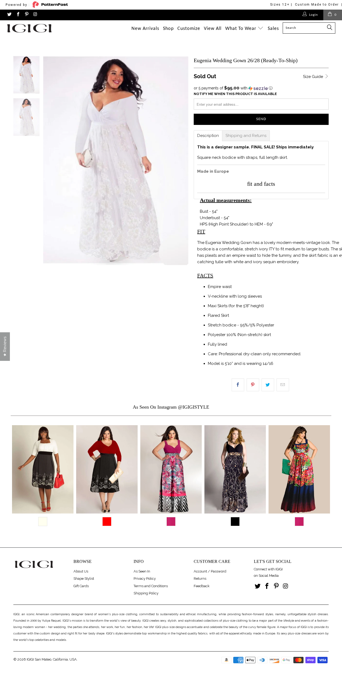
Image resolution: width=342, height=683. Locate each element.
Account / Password (210, 571)
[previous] (17, 479)
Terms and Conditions (151, 586)
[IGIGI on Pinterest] (26, 15)
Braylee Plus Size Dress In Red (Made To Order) (107, 469)
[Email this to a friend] (283, 384)
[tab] (208, 135)
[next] (325, 479)
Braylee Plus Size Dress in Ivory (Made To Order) (42, 469)
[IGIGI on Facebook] (17, 15)
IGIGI (30, 659)
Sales (273, 28)
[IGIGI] (30, 28)
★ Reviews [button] (4, 347)
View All (212, 28)
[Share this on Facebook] (238, 384)
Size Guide (313, 76)
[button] (261, 88)
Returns (200, 579)
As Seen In (142, 571)
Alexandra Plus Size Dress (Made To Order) (235, 469)
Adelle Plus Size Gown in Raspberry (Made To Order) (171, 469)
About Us (80, 571)
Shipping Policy (146, 593)
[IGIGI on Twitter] (9, 15)
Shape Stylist (83, 579)
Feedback (201, 586)
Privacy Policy (145, 579)
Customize (188, 28)
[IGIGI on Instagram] (35, 15)
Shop (168, 28)
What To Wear (241, 28)
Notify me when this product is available (235, 94)
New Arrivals (145, 28)
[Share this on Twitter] (268, 384)
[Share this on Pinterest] (253, 384)
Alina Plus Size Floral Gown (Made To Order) (299, 469)
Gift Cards (81, 586)
